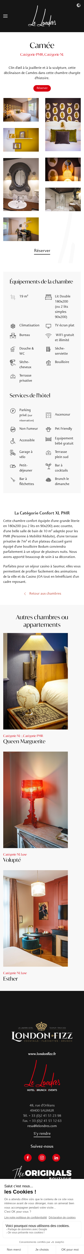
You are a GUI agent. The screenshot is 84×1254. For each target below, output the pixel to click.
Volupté (12, 859)
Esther (10, 978)
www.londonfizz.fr (42, 1054)
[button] (5, 16)
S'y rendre (42, 1134)
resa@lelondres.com (42, 1126)
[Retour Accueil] (42, 16)
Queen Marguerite (24, 741)
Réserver (42, 88)
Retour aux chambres (45, 593)
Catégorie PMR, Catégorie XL (42, 54)
